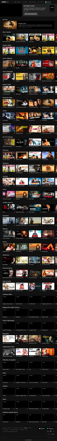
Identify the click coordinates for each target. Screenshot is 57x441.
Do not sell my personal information (10, 431)
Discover (9, 427)
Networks (26, 427)
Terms (30, 427)
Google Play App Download (50, 429)
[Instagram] (48, 431)
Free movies (15, 427)
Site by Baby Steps (51, 437)
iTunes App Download (42, 429)
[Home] (5, 1)
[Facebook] (51, 431)
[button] (31, 14)
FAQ (26, 429)
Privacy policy (5, 429)
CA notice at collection (14, 429)
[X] (53, 431)
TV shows (21, 427)
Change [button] (53, 434)
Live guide (5, 427)
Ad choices (22, 429)
